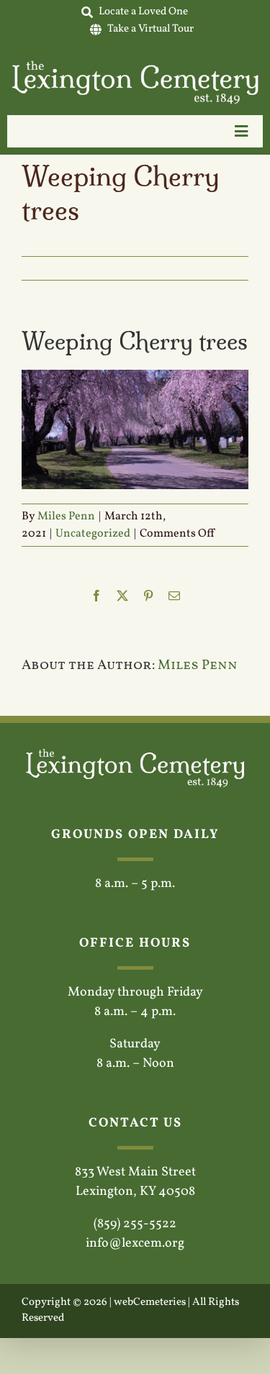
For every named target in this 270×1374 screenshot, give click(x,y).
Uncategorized (92, 534)
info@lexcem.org (135, 1243)
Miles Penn (66, 516)
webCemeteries (150, 1302)
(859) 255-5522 (135, 1224)
